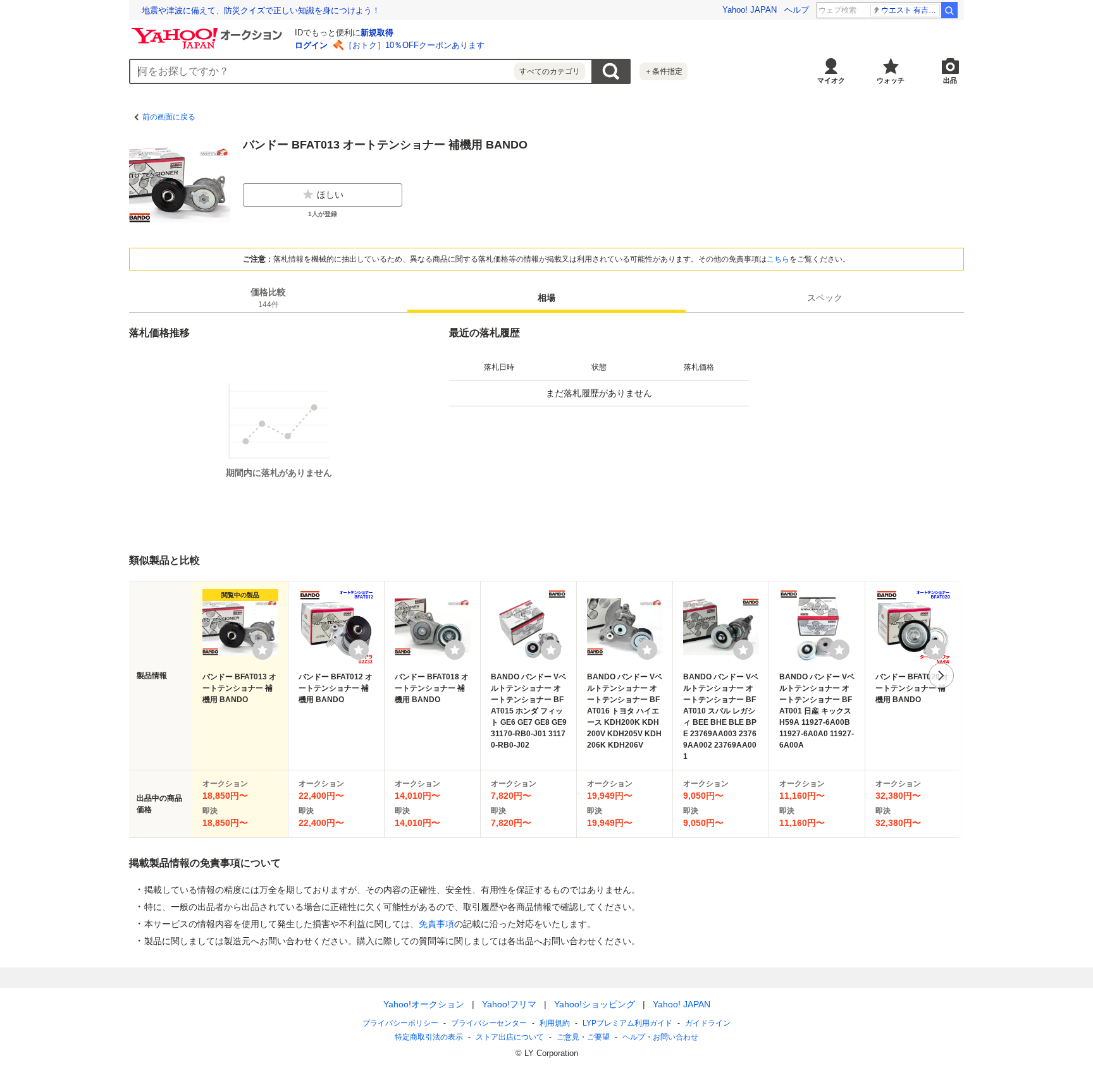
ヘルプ (796, 10)
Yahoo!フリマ (509, 1004)
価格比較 (268, 298)
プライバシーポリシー (400, 1023)
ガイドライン (708, 1023)
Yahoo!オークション (423, 1004)
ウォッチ (891, 80)
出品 (950, 80)
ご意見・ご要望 (583, 1037)
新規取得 (377, 32)
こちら (778, 259)
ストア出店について (510, 1037)
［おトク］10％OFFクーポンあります (414, 45)
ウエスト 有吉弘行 (910, 10)
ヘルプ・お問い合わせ (660, 1037)
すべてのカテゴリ (549, 71)
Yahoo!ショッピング (594, 1004)
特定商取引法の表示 (429, 1037)
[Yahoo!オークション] (208, 31)
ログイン (311, 45)
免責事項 (436, 924)
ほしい (330, 195)
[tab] (268, 297)
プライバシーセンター (489, 1023)
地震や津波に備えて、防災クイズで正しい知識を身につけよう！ (261, 10)
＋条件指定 (663, 71)
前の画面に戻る (168, 116)
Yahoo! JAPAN (749, 10)
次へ (941, 675)
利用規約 (555, 1023)
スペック (825, 298)
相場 (546, 298)
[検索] (949, 10)
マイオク (831, 80)
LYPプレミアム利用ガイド (627, 1023)
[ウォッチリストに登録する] (262, 650)
